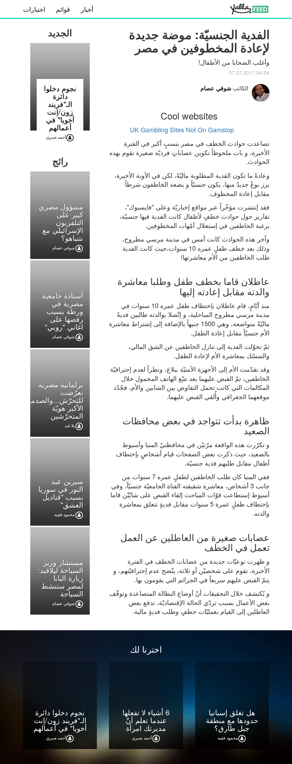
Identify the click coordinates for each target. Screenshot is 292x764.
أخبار (87, 9)
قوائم (63, 9)
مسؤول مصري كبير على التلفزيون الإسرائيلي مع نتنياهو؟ (61, 222)
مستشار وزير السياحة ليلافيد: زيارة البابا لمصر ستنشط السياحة (60, 578)
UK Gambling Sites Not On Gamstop (182, 129)
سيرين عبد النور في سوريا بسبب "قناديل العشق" (60, 493)
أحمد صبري (56, 137)
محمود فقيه (64, 514)
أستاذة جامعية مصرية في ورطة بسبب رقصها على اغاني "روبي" (62, 311)
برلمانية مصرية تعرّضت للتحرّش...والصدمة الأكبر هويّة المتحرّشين (55, 400)
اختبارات (34, 9)
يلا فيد (69, 425)
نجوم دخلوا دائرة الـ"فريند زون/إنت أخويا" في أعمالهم (60, 107)
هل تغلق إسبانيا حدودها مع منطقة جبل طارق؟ (232, 720)
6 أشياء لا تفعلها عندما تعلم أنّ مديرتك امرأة (146, 720)
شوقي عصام (215, 88)
